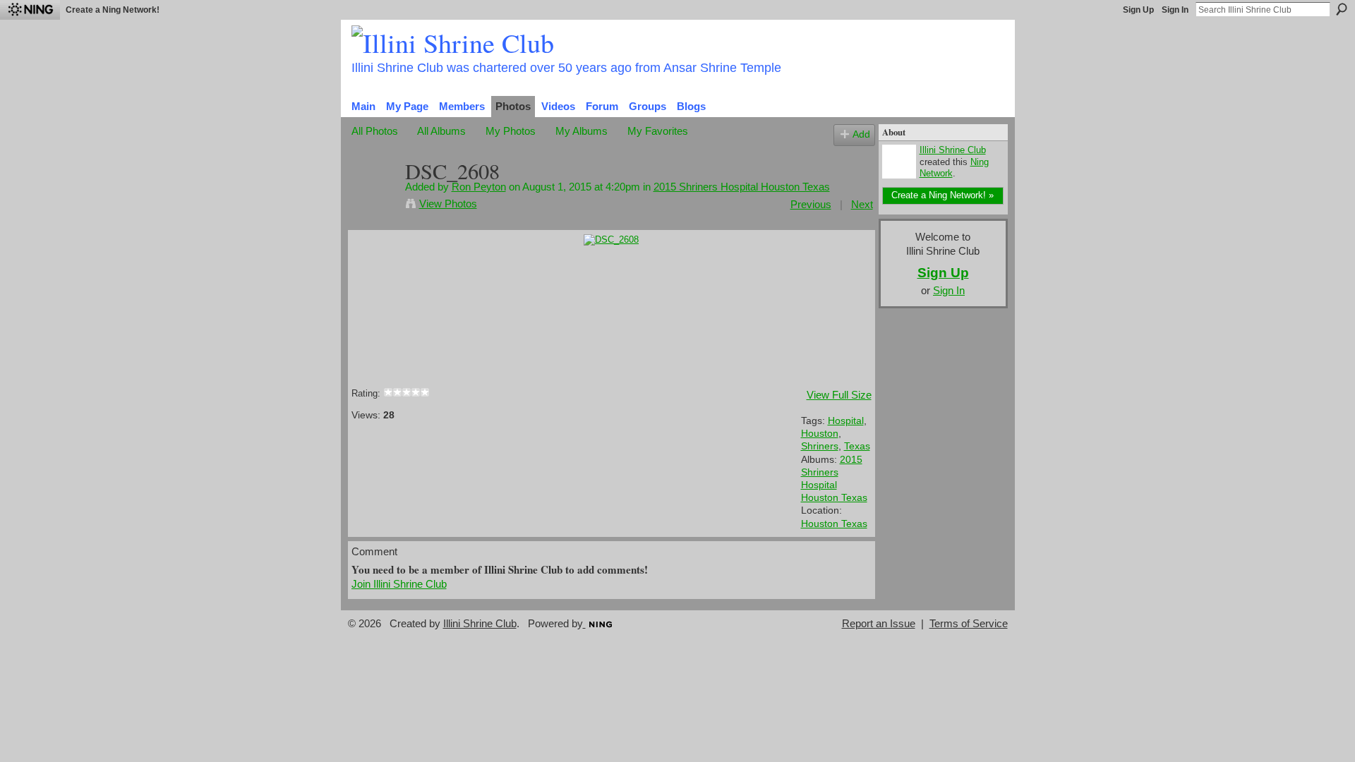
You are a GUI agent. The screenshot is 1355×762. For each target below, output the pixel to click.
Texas (857, 446)
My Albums (581, 131)
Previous (810, 204)
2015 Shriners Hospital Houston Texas (742, 187)
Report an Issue (878, 623)
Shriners (819, 446)
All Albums (441, 131)
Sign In (1175, 10)
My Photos (511, 131)
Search (1341, 9)
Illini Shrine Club (953, 150)
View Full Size (839, 395)
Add (861, 134)
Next (862, 204)
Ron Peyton (479, 187)
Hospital (846, 420)
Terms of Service (968, 623)
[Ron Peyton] (374, 198)
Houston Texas (834, 523)
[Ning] (30, 10)
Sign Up (1138, 10)
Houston (819, 433)
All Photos (374, 131)
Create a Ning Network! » (942, 195)
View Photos (448, 204)
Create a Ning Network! (112, 10)
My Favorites (657, 131)
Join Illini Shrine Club (399, 584)
